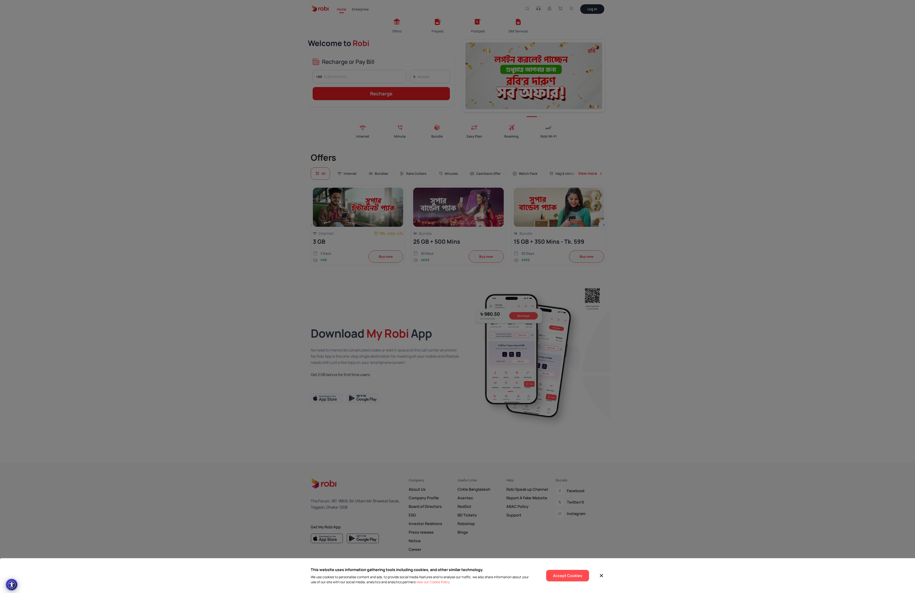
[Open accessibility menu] (12, 585)
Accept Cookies (567, 575)
